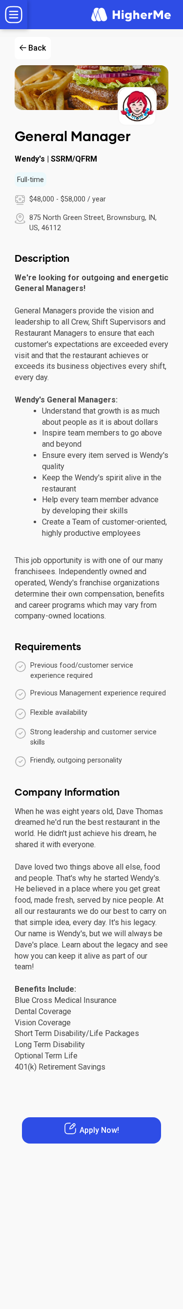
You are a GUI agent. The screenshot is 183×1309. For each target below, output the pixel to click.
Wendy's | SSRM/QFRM (56, 159)
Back (37, 48)
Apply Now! (99, 1130)
